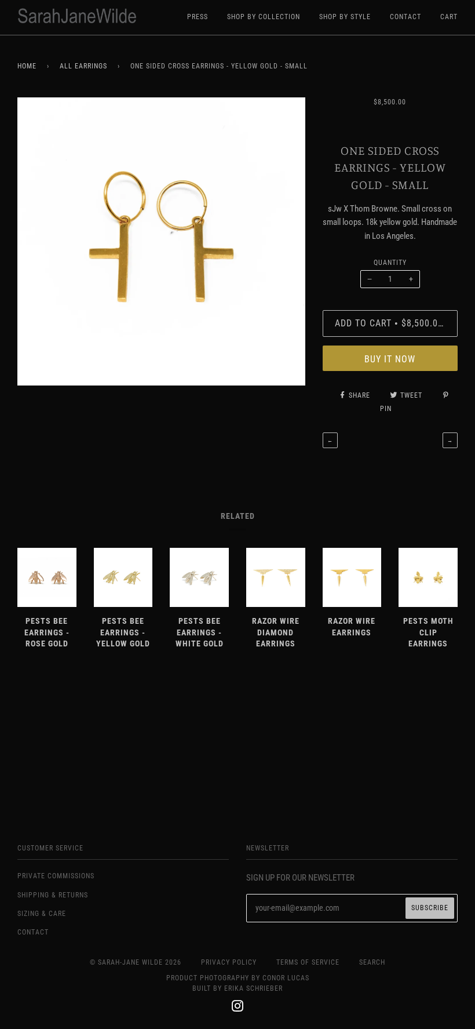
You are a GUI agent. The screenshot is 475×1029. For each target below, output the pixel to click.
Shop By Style (345, 17)
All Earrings (83, 66)
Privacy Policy (229, 962)
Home (26, 66)
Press (197, 17)
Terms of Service (307, 962)
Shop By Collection (263, 17)
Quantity (390, 263)
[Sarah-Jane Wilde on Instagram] (238, 1008)
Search (372, 962)
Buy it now (389, 359)
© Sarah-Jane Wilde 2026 (135, 962)
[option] (161, 241)
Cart (449, 17)
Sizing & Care (41, 914)
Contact (405, 17)
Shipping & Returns (52, 895)
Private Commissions (55, 876)
